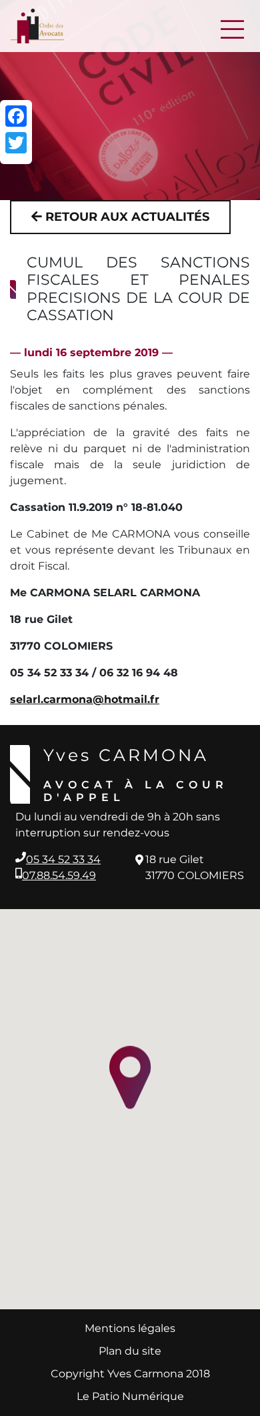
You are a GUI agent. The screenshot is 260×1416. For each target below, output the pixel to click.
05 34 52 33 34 (63, 859)
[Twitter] (16, 142)
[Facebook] (16, 116)
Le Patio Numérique (130, 1396)
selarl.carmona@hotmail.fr (84, 699)
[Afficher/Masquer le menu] (230, 26)
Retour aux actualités (125, 216)
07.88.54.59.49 (59, 875)
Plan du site (130, 1351)
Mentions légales (130, 1328)
